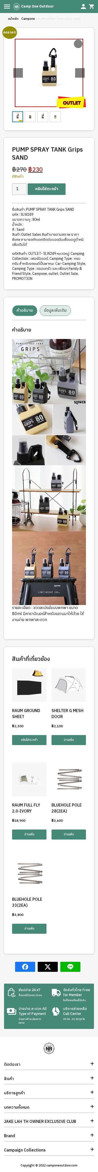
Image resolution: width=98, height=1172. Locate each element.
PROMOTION (22, 279)
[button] (80, 73)
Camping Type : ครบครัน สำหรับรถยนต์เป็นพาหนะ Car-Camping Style (48, 261)
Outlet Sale (69, 274)
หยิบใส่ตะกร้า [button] (29, 740)
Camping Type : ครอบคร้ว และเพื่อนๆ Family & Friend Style (47, 271)
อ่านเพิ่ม (69, 740)
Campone (28, 19)
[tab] (24, 310)
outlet (53, 274)
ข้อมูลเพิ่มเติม (55, 310)
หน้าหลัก (13, 19)
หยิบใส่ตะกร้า (46, 189)
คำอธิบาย (25, 310)
